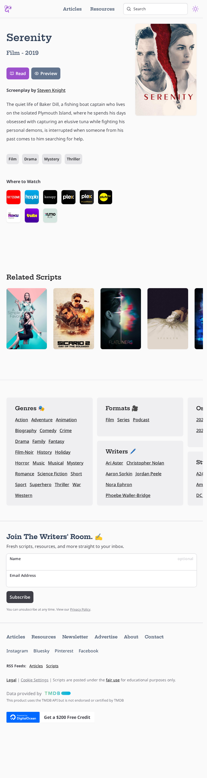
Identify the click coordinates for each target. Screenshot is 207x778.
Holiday (62, 452)
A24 (200, 474)
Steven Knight (51, 90)
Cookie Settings (35, 679)
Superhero (40, 484)
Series (123, 420)
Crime (66, 430)
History (44, 452)
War (77, 484)
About (131, 636)
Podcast (141, 420)
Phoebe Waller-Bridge (128, 495)
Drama (30, 158)
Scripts (52, 665)
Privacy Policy (80, 609)
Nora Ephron (119, 484)
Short (76, 474)
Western (23, 495)
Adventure (42, 420)
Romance (24, 474)
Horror (22, 463)
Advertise (106, 636)
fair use (113, 679)
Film (13, 158)
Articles (72, 9)
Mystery (51, 158)
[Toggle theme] (195, 8)
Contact (154, 636)
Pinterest (64, 651)
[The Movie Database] (57, 693)
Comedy (48, 430)
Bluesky (41, 651)
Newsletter (75, 636)
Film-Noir (24, 452)
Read (21, 73)
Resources (102, 9)
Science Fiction (52, 474)
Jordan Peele (148, 474)
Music (39, 463)
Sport (20, 484)
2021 (201, 430)
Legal (11, 679)
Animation (66, 420)
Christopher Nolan (145, 463)
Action (21, 420)
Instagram (17, 651)
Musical (56, 463)
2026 (201, 420)
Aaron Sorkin (119, 474)
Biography (25, 430)
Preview (48, 73)
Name (101, 558)
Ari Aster (114, 463)
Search (139, 8)
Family (38, 441)
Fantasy (56, 441)
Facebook (88, 651)
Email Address (23, 575)
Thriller (73, 158)
